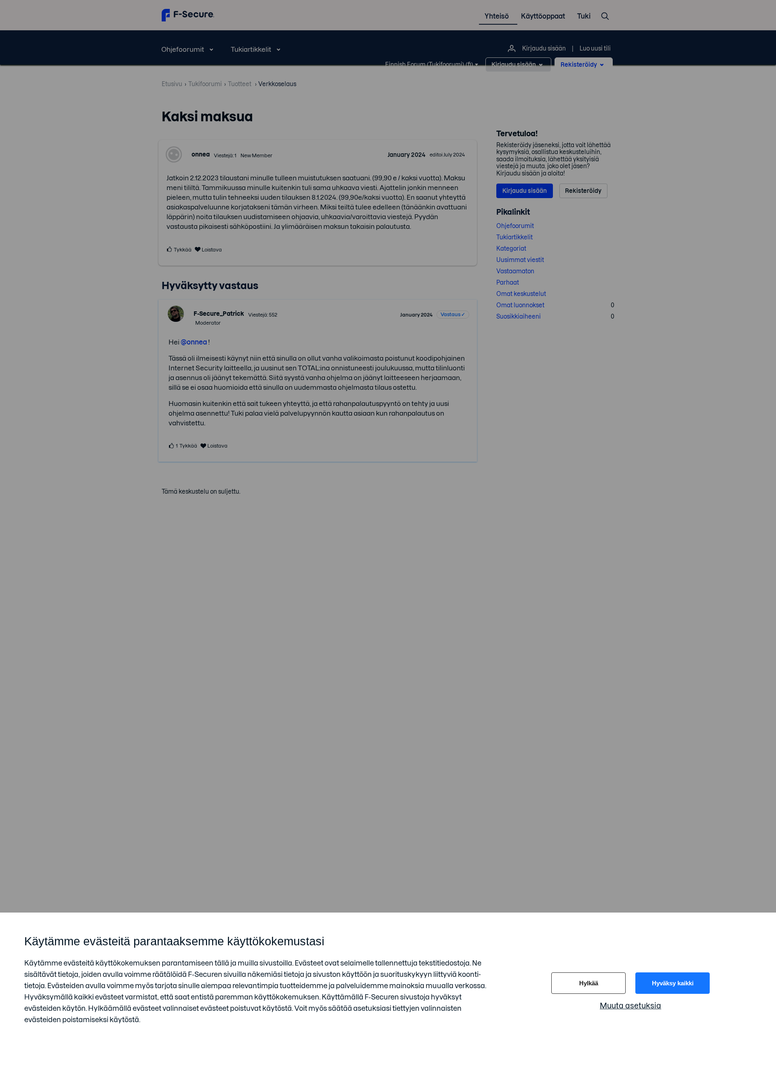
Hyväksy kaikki (673, 983)
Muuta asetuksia (630, 1006)
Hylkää (588, 983)
